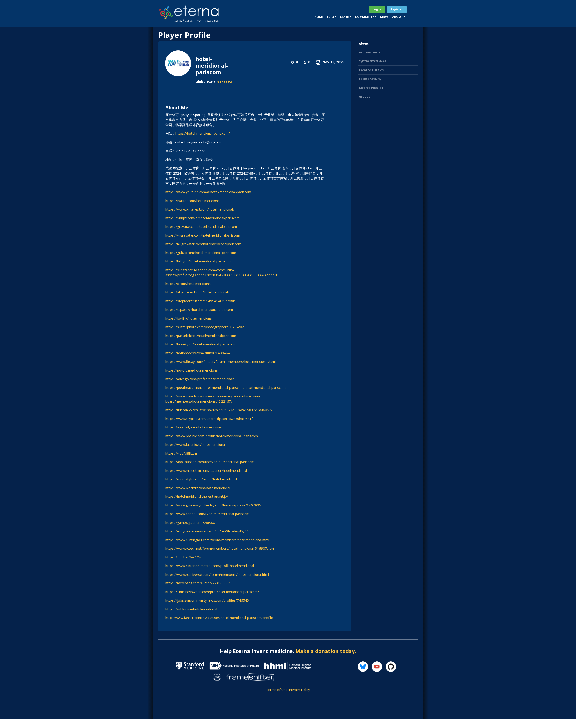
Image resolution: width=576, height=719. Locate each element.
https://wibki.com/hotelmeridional (191, 609)
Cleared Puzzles (371, 88)
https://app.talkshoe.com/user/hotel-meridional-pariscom (209, 461)
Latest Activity (370, 79)
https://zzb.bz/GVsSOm (183, 557)
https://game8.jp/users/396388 (190, 522)
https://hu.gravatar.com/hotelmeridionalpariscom (203, 244)
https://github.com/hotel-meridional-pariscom (200, 252)
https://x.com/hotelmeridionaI (188, 283)
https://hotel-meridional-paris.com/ (203, 133)
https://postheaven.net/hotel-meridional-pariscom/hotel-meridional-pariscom (225, 387)
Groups (364, 96)
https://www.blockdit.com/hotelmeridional (197, 488)
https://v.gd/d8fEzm (181, 453)
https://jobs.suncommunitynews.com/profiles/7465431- (208, 600)
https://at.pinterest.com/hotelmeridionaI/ (197, 292)
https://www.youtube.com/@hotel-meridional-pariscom (208, 192)
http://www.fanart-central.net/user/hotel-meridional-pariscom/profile (219, 617)
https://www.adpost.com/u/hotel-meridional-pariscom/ (208, 513)
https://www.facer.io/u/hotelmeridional (195, 444)
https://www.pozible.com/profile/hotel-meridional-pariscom (211, 436)
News (384, 17)
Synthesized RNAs (372, 61)
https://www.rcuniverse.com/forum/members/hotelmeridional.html (217, 574)
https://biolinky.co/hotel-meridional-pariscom (200, 344)
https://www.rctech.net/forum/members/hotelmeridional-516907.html (219, 548)
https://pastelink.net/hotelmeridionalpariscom (200, 335)
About (364, 43)
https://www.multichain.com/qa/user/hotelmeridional (206, 470)
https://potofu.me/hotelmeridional (191, 370)
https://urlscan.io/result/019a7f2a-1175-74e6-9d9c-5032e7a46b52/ (218, 410)
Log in (377, 9)
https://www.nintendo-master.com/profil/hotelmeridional (209, 565)
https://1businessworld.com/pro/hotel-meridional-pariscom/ (212, 591)
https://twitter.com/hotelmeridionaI (193, 200)
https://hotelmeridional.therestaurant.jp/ (196, 496)
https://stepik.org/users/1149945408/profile (200, 301)
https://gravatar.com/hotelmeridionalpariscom (201, 226)
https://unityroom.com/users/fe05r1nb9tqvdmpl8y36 (207, 531)
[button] (331, 17)
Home (318, 17)
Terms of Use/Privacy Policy (288, 689)
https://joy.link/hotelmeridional (188, 318)
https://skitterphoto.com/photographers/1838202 (204, 327)
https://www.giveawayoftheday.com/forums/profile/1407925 (213, 505)
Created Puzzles (371, 70)
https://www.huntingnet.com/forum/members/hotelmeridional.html (217, 540)
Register (397, 9)
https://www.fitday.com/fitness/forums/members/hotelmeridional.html (220, 361)
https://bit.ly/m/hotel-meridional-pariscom (198, 261)
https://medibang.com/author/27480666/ (197, 583)
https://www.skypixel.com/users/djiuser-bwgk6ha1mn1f (209, 418)
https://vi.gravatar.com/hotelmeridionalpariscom (202, 235)
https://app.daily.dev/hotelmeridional (193, 427)
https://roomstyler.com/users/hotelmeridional (201, 479)
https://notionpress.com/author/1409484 (197, 353)
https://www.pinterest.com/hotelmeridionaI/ (199, 209)
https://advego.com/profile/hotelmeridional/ (199, 378)
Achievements (369, 52)
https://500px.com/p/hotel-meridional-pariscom (202, 218)
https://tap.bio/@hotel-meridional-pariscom (199, 309)
